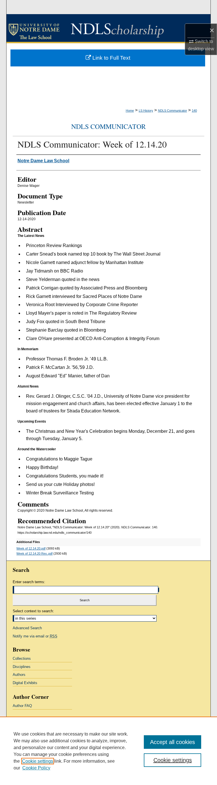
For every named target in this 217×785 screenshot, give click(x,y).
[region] (108, 751)
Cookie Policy (36, 767)
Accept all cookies (172, 742)
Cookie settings (37, 761)
